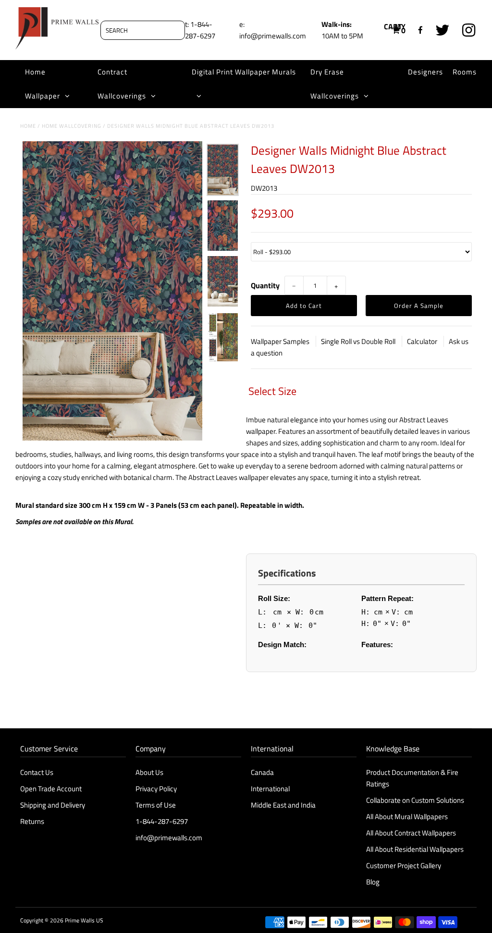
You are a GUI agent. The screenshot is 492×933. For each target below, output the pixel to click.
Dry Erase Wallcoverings (334, 83)
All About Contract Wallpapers (411, 832)
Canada (262, 772)
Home (28, 126)
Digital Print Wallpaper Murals (244, 71)
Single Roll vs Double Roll (359, 341)
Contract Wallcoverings (122, 83)
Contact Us (36, 772)
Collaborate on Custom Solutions (415, 800)
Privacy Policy (156, 788)
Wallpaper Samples (281, 341)
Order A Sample (418, 305)
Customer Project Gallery (403, 865)
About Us (149, 772)
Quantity (265, 285)
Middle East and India (283, 804)
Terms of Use (155, 804)
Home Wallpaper (42, 83)
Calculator (423, 341)
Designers (425, 71)
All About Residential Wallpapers (415, 849)
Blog (373, 881)
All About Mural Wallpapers (407, 816)
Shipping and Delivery (52, 804)
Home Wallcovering (71, 126)
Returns (32, 821)
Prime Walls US (84, 920)
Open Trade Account (51, 788)
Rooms (465, 71)
